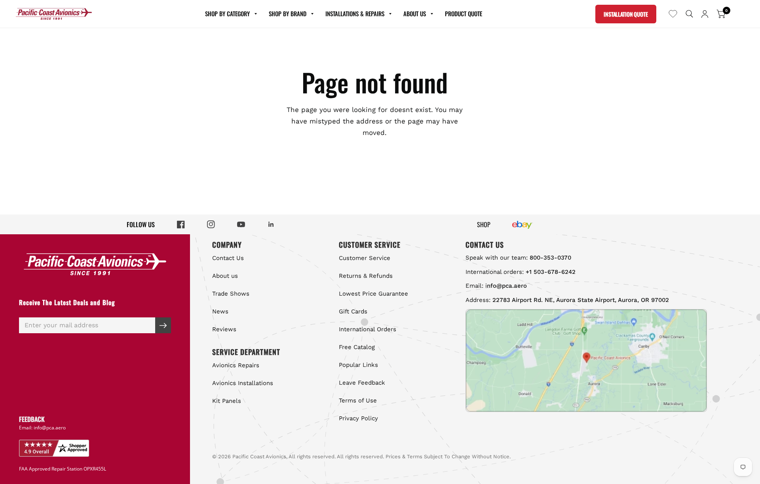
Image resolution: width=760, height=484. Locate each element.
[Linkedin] (271, 224)
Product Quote (463, 13)
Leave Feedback (362, 382)
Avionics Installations (242, 383)
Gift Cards (353, 311)
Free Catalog (357, 347)
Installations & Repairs (354, 13)
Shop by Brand (287, 13)
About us (225, 275)
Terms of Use (358, 400)
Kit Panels (226, 400)
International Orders (367, 329)
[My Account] (704, 14)
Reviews (224, 329)
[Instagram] (211, 224)
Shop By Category (227, 13)
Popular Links (358, 364)
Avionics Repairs (235, 365)
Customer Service (364, 258)
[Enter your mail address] (163, 325)
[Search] (689, 14)
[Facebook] (181, 224)
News (220, 311)
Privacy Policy (358, 418)
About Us (414, 13)
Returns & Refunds (366, 275)
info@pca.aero (50, 427)
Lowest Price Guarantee (373, 293)
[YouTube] (241, 224)
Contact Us (228, 258)
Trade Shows (230, 293)
